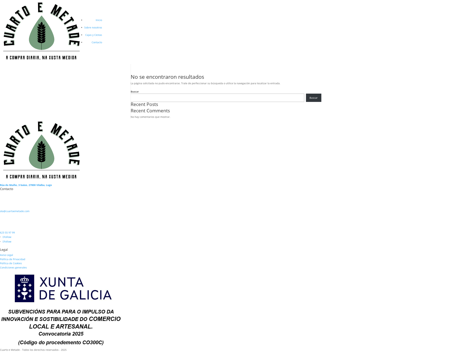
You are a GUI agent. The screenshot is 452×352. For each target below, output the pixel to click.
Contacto (97, 42)
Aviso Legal (6, 255)
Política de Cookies (11, 263)
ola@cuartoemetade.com (14, 211)
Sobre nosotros (93, 27)
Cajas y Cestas (93, 35)
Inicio (99, 20)
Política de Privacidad (12, 259)
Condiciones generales (13, 267)
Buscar (135, 91)
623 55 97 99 (7, 232)
